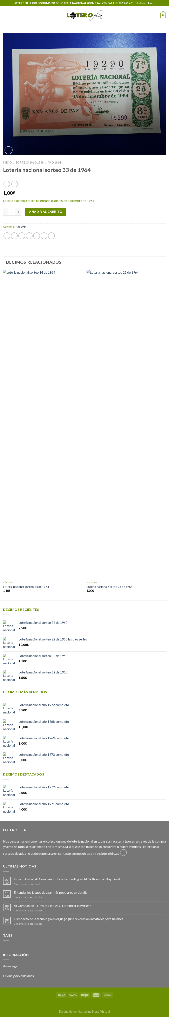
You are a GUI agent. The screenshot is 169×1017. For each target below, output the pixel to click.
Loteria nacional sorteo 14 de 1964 (26, 587)
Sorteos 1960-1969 (30, 162)
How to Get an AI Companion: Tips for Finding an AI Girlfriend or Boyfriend (67, 879)
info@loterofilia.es (106, 853)
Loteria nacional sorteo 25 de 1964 (109, 587)
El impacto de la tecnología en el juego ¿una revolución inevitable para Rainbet (68, 919)
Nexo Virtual (101, 1011)
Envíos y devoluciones (18, 976)
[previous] (3, 434)
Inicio (7, 162)
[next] (166, 434)
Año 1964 (54, 162)
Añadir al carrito (45, 211)
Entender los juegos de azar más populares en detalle (50, 892)
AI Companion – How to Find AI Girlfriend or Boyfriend (52, 906)
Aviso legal (10, 966)
